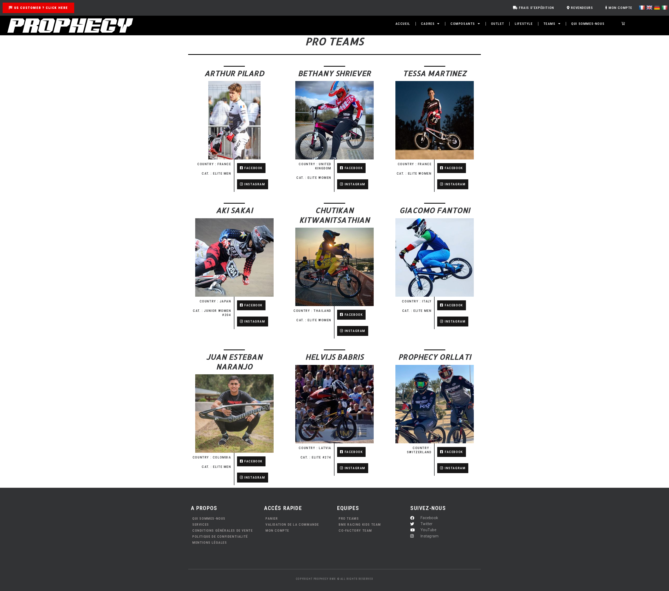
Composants (463, 24)
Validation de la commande (292, 524)
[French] (642, 7)
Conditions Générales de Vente (222, 530)
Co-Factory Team (355, 530)
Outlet (497, 24)
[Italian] (665, 7)
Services (200, 524)
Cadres (428, 24)
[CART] (623, 23)
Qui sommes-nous (587, 24)
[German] (657, 7)
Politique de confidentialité (220, 536)
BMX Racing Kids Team (360, 524)
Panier (272, 518)
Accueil (402, 24)
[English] (650, 7)
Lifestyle (524, 24)
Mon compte (277, 530)
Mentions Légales (209, 542)
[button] (252, 321)
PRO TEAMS (349, 518)
